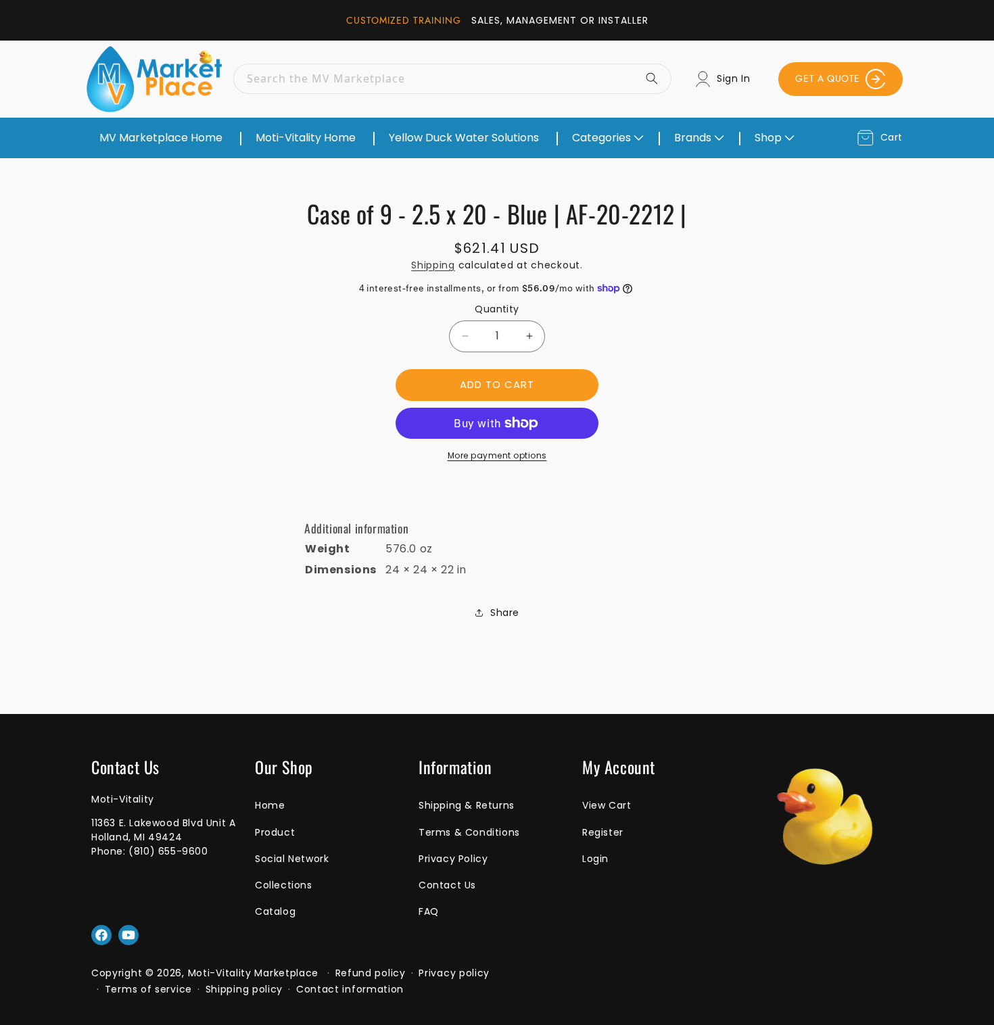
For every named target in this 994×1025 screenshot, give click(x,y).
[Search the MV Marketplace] (656, 78)
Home (270, 805)
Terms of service (148, 989)
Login (595, 858)
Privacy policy (454, 973)
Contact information (350, 989)
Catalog (275, 911)
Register (602, 832)
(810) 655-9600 (168, 851)
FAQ (429, 911)
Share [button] (504, 612)
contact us (447, 885)
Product (275, 832)
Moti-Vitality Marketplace (253, 973)
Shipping (433, 265)
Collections (283, 885)
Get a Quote (827, 78)
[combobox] (452, 79)
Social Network (292, 858)
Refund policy (370, 973)
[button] (606, 138)
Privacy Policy (453, 858)
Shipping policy (244, 989)
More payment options (497, 455)
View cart (606, 805)
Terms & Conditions (469, 832)
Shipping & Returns (467, 805)
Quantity (497, 309)
